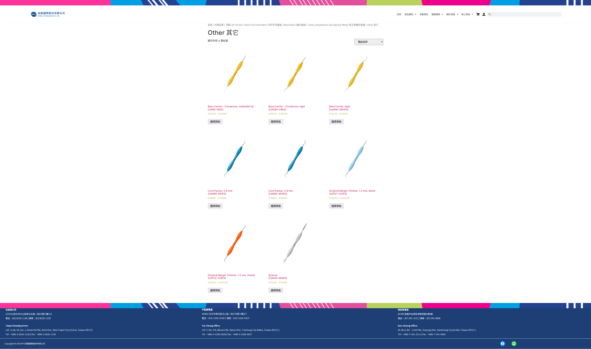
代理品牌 (219, 25)
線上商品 (465, 14)
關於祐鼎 (450, 14)
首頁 (399, 14)
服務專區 (436, 14)
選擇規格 (215, 121)
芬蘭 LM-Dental (234, 25)
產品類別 (409, 14)
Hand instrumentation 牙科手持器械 (263, 25)
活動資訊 (424, 14)
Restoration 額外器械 (295, 25)
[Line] (514, 343)
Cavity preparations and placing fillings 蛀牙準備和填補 (336, 25)
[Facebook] (502, 343)
